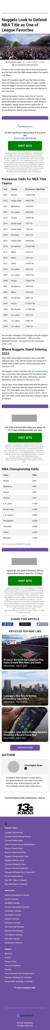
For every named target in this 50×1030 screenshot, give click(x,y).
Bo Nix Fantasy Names (14, 876)
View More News (25, 748)
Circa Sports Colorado (13, 935)
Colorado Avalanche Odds (15, 864)
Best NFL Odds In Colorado (16, 880)
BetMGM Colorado (23, 544)
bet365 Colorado (11, 899)
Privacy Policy (10, 961)
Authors (8, 958)
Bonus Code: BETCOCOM (25, 138)
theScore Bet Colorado (14, 931)
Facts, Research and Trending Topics (19, 973)
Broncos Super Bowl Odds (15, 852)
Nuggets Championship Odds (16, 856)
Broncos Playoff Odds (14, 848)
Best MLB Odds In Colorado (16, 884)
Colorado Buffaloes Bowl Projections (20, 872)
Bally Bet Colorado (12, 939)
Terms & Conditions (13, 965)
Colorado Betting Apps (14, 840)
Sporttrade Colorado (13, 915)
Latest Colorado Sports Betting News (20, 844)
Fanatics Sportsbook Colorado (17, 895)
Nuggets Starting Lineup (14, 860)
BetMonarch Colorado (13, 943)
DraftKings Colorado (13, 911)
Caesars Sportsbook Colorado (17, 907)
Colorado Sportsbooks (14, 832)
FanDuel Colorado (12, 919)
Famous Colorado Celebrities (16, 868)
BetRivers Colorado (12, 923)
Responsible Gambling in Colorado (19, 981)
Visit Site (25, 145)
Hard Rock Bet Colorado (14, 927)
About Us (8, 954)
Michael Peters (32, 65)
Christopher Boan (15, 62)
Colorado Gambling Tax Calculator (18, 977)
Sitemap (8, 969)
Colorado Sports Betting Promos (18, 836)
